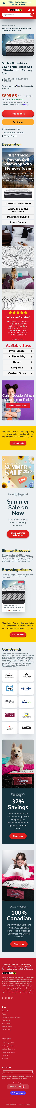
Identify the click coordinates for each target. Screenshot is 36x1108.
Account (29, 10)
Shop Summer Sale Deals (18, 533)
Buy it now (18, 122)
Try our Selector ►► (18, 405)
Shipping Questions (8, 1043)
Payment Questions (8, 1052)
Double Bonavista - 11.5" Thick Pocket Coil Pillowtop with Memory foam (13, 596)
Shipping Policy (7, 1026)
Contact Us (5, 1011)
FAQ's (4, 1014)
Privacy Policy (6, 1020)
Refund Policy (6, 1030)
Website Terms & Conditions (11, 1017)
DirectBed (14, 1104)
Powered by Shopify (24, 1104)
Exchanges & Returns (9, 1046)
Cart (33, 10)
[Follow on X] (6, 998)
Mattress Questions (8, 1049)
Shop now (18, 836)
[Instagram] (12, 998)
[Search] (32, 15)
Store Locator (6, 1023)
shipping (11, 102)
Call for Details (18, 443)
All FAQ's (5, 1058)
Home (4, 25)
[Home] (14, 10)
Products (10, 25)
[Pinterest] (9, 998)
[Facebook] (3, 998)
